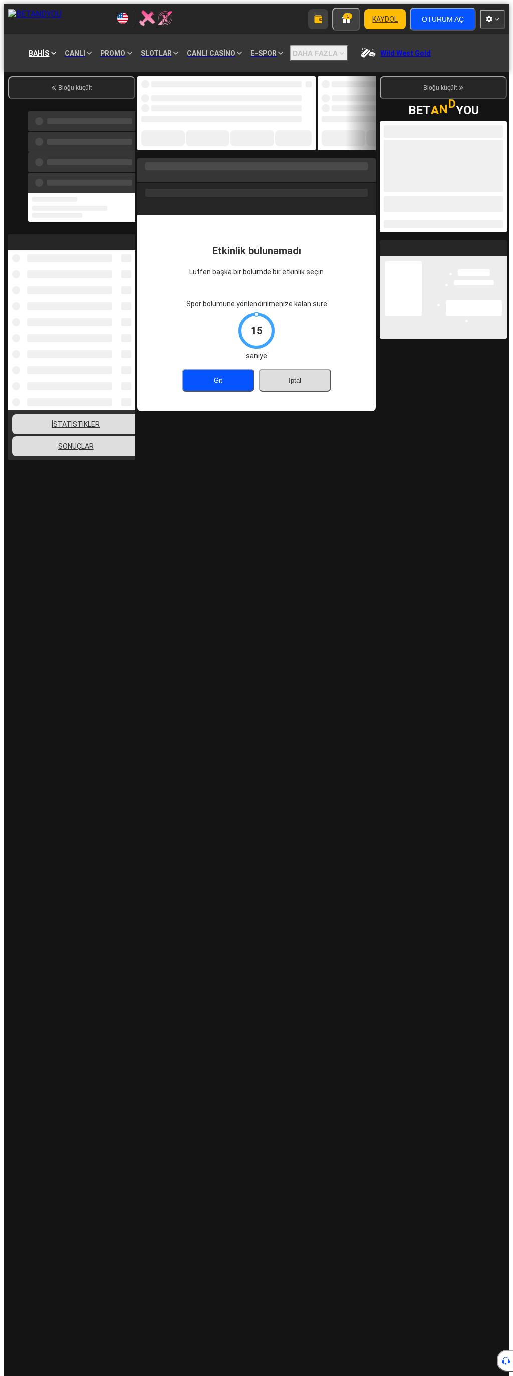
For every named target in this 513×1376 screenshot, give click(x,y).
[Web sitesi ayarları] (492, 19)
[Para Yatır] (318, 19)
